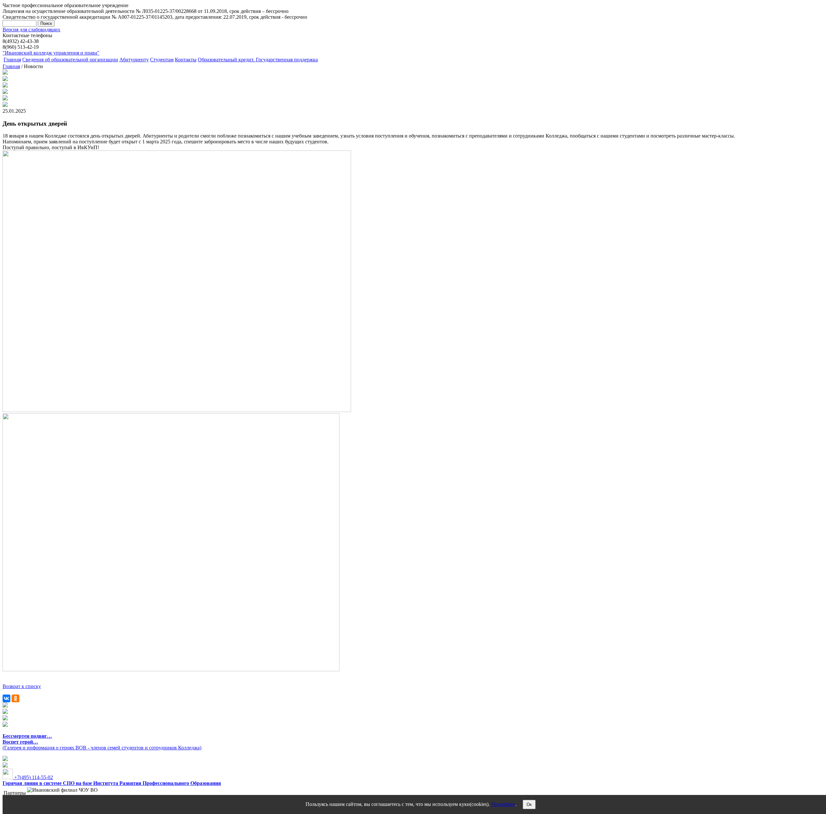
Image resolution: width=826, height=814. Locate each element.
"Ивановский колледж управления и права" (51, 53)
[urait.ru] (5, 712)
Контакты (185, 59)
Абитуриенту (134, 59)
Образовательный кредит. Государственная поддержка (258, 59)
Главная (12, 59)
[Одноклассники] (15, 698)
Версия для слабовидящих (31, 29)
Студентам (162, 59)
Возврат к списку (22, 686)
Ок (529, 804)
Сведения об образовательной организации (70, 59)
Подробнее (503, 804)
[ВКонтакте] (6, 698)
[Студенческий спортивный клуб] (5, 705)
